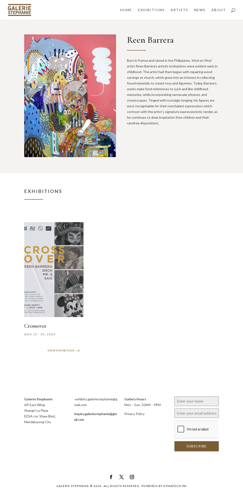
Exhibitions (151, 10)
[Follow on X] (121, 477)
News (200, 10)
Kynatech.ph (175, 486)
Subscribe (197, 446)
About (218, 10)
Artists (179, 10)
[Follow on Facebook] (111, 477)
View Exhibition (61, 350)
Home (126, 10)
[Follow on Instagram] (132, 477)
